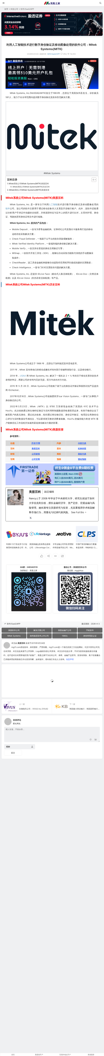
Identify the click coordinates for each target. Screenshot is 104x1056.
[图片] (95, 739)
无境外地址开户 (65, 1055)
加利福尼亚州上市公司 (39, 636)
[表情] (90, 739)
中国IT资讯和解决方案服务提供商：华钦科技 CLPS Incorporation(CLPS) (86, 547)
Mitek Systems (13, 636)
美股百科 (21, 643)
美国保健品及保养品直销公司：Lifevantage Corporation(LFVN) (40, 547)
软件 (8, 208)
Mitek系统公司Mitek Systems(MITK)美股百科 (29, 183)
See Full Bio (77, 512)
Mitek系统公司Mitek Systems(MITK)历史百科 (31, 187)
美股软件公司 (14, 630)
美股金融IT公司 (64, 630)
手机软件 (90, 630)
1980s (64, 636)
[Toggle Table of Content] (93, 179)
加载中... (9, 691)
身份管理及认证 (90, 636)
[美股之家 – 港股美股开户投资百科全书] (52, 3)
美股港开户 (39, 1055)
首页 (6, 9)
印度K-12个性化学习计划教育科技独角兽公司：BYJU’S (17, 547)
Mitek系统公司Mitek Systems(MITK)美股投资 (29, 190)
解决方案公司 (39, 630)
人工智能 (53, 204)
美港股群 (91, 1055)
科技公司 (14, 9)
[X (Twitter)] (30, 518)
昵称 (8, 746)
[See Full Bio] (85, 512)
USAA (23, 375)
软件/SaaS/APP (27, 9)
